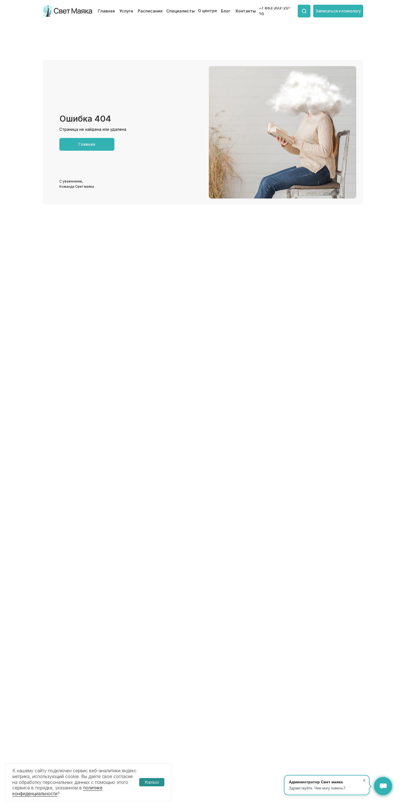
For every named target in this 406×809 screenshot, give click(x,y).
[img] (68, 11)
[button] (338, 11)
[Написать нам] (383, 786)
